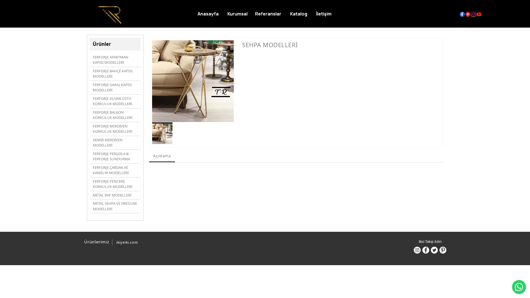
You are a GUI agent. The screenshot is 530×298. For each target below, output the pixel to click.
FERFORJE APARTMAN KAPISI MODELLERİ (110, 60)
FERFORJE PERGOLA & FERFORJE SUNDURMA (111, 156)
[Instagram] (417, 250)
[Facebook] (425, 250)
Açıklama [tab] (162, 155)
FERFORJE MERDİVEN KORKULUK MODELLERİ (112, 129)
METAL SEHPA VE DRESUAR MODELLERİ (115, 206)
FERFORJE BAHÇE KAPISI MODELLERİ (112, 73)
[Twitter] (434, 250)
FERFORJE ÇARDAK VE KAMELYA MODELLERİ (111, 170)
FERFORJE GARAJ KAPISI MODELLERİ (112, 87)
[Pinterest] (442, 250)
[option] (193, 81)
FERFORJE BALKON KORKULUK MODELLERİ (112, 115)
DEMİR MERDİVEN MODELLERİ (108, 142)
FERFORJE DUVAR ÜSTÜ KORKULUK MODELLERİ (112, 101)
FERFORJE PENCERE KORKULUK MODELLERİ (112, 184)
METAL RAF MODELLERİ (112, 195)
